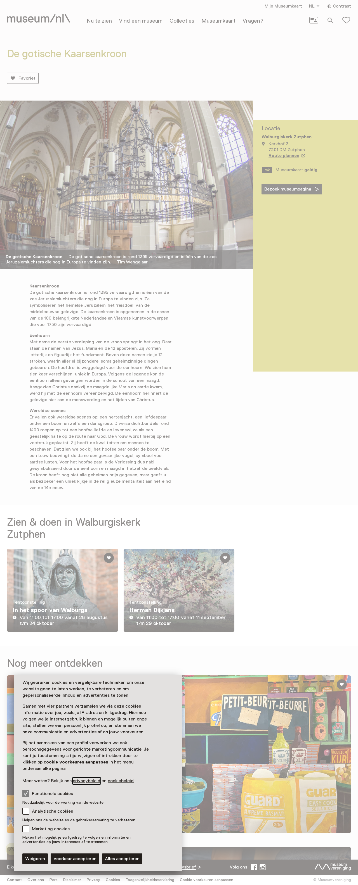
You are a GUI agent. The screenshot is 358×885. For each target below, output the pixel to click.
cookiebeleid (121, 780)
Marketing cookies (51, 828)
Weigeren (35, 858)
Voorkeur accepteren (74, 858)
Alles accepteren (122, 858)
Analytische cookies (52, 811)
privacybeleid (86, 780)
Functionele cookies (52, 793)
